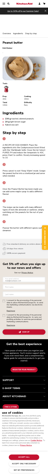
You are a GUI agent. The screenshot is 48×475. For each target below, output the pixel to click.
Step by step (31, 33)
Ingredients (18, 33)
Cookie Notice (36, 440)
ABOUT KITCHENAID (14, 396)
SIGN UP (25, 332)
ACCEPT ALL (24, 457)
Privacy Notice (26, 445)
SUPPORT (8, 380)
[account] (39, 4)
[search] (8, 4)
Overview (7, 33)
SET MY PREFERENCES (24, 470)
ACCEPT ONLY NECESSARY (24, 464)
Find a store (11, 407)
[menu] (4, 4)
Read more (11, 311)
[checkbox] (4, 301)
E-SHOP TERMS (11, 388)
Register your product (24, 370)
